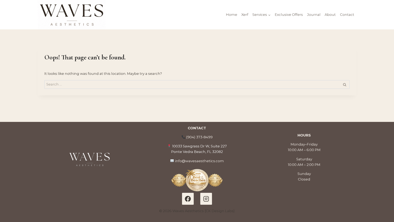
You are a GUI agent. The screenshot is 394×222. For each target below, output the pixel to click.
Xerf (244, 15)
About (330, 15)
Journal (314, 15)
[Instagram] (206, 199)
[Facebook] (188, 199)
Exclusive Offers (289, 15)
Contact (347, 15)
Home (231, 15)
